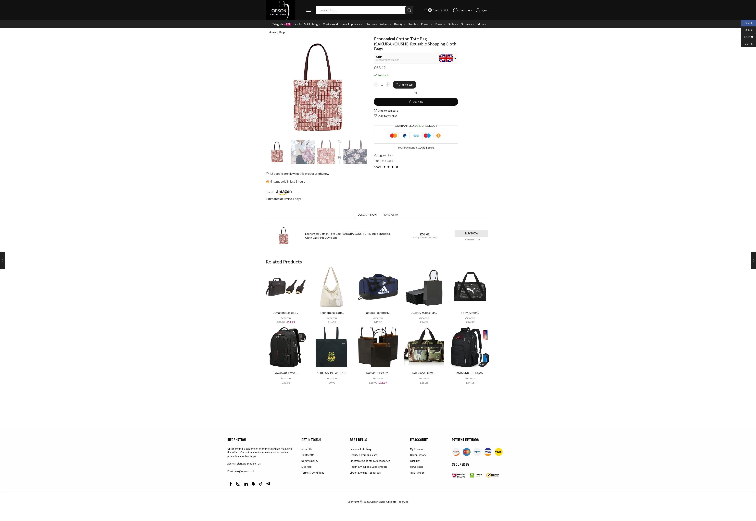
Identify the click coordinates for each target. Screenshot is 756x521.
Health (412, 24)
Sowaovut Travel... (286, 373)
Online (452, 24)
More (480, 24)
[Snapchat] (253, 483)
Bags (282, 32)
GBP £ (747, 22)
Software (466, 24)
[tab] (367, 214)
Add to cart (406, 84)
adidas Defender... (378, 312)
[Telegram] (268, 483)
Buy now (418, 101)
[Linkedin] (245, 483)
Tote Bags (386, 160)
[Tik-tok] (260, 483)
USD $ (746, 29)
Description (367, 214)
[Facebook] (230, 483)
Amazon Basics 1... (285, 312)
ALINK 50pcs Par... (424, 312)
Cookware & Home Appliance (341, 24)
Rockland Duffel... (424, 373)
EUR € (746, 43)
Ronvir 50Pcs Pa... (378, 373)
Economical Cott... (332, 312)
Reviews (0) (390, 214)
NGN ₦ (747, 36)
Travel (439, 24)
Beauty (398, 24)
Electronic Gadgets (377, 24)
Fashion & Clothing (306, 24)
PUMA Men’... (470, 312)
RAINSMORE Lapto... (470, 373)
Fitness (425, 24)
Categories (281, 24)
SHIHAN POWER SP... (332, 373)
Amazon (286, 318)
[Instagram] (238, 483)
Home (272, 32)
